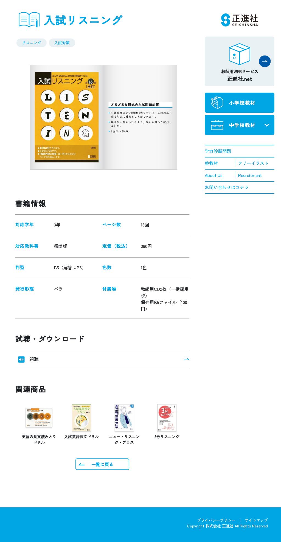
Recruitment (250, 175)
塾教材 (211, 163)
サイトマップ (256, 520)
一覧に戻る (102, 464)
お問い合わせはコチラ (227, 187)
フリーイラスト (253, 163)
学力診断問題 (218, 151)
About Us (214, 175)
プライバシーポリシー (216, 520)
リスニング (31, 42)
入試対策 (62, 42)
